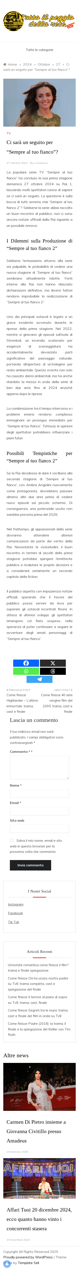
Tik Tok (13, 922)
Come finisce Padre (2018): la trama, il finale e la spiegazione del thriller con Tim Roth (39, 1029)
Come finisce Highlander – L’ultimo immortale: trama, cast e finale (22, 703)
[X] (53, 663)
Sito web (17, 820)
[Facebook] (26, 663)
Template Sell (28, 1263)
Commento (20, 752)
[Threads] (53, 671)
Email (15, 803)
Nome (16, 785)
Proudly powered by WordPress (28, 1257)
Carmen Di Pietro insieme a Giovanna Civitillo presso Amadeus (36, 1131)
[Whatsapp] (26, 671)
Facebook (15, 913)
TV (9, 133)
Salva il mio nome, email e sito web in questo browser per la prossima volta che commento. (36, 846)
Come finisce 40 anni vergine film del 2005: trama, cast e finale (56, 703)
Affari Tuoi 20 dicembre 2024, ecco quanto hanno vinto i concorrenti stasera (39, 1219)
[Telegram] (39, 679)
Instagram (15, 904)
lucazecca (41, 163)
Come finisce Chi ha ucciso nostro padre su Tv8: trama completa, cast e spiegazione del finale (38, 983)
